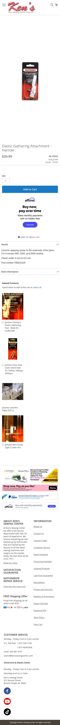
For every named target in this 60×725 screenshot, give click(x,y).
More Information (9, 271)
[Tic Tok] (30, 712)
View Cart (38, 624)
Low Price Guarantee (43, 575)
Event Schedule (41, 554)
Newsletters (39, 582)
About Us (38, 526)
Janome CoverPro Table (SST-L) (10, 409)
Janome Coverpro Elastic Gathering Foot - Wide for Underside (13, 326)
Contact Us (39, 533)
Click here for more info (14, 586)
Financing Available (43, 561)
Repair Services (41, 603)
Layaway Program (42, 568)
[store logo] (22, 7)
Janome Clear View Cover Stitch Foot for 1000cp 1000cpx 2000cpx (14, 369)
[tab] (30, 244)
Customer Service (42, 547)
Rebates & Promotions (44, 596)
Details (4, 244)
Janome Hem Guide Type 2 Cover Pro (14, 446)
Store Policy (39, 617)
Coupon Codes (40, 540)
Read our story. (10, 563)
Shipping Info (40, 610)
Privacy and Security (43, 589)
